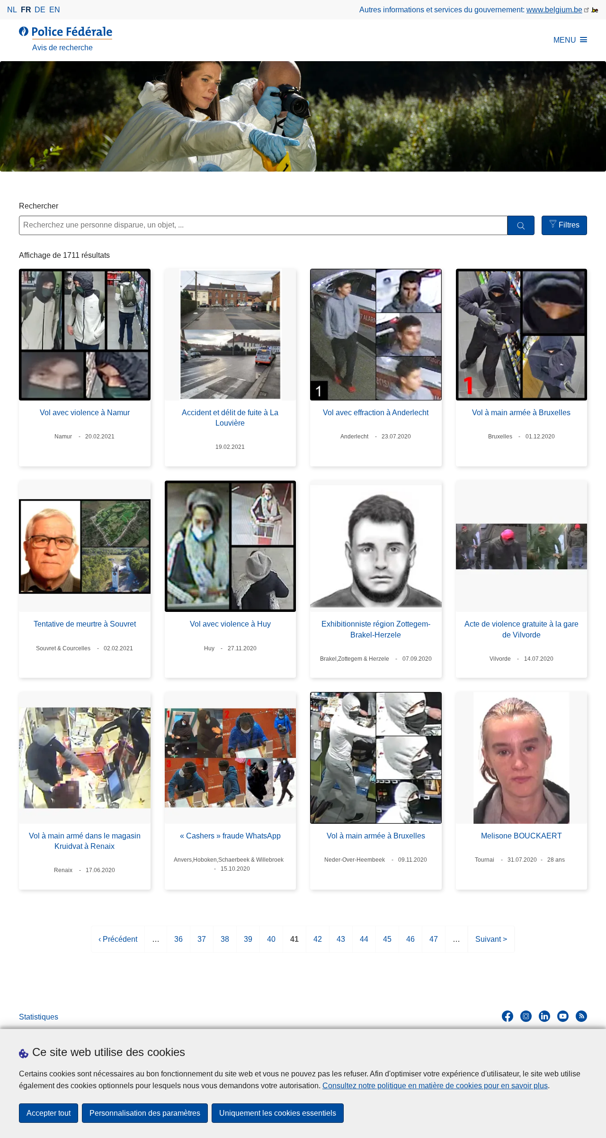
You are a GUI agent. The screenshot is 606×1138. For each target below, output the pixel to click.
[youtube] (563, 1016)
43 (341, 944)
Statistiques (38, 1017)
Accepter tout (49, 1113)
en (54, 10)
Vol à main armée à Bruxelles (521, 413)
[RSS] (581, 1016)
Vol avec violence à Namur (85, 413)
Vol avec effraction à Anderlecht (375, 413)
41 (294, 944)
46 (410, 944)
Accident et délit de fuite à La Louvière (230, 418)
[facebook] (507, 1016)
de (40, 10)
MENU (564, 40)
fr (26, 10)
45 (387, 944)
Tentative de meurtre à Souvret (85, 624)
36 (178, 944)
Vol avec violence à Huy (230, 624)
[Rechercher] (521, 225)
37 (201, 944)
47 (433, 944)
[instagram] (526, 1016)
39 (248, 944)
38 (225, 944)
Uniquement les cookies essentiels (277, 1113)
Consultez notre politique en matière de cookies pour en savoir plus (435, 1086)
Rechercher (38, 206)
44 (364, 944)
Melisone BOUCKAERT (521, 836)
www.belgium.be (554, 10)
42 (317, 944)
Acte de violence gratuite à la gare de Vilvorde (521, 629)
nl (12, 10)
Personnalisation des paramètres (144, 1113)
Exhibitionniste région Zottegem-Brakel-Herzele (375, 629)
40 (271, 944)
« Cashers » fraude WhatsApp (230, 836)
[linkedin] (544, 1016)
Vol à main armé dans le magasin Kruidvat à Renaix (85, 841)
